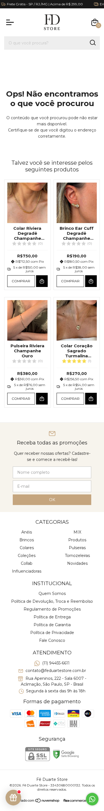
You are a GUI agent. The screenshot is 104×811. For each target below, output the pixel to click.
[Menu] (11, 22)
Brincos (26, 539)
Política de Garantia (52, 624)
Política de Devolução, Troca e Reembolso (52, 601)
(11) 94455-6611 (56, 663)
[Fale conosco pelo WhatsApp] (92, 799)
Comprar (21, 281)
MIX (77, 532)
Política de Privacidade (52, 632)
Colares (27, 547)
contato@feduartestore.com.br (56, 670)
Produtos (77, 539)
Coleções (26, 555)
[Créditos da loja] (73, 800)
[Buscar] (92, 42)
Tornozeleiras (77, 555)
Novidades (77, 563)
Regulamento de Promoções (52, 609)
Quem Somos (52, 593)
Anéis (26, 532)
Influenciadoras (26, 571)
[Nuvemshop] (39, 801)
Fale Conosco (52, 640)
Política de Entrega (52, 616)
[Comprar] (42, 281)
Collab (26, 563)
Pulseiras (77, 547)
